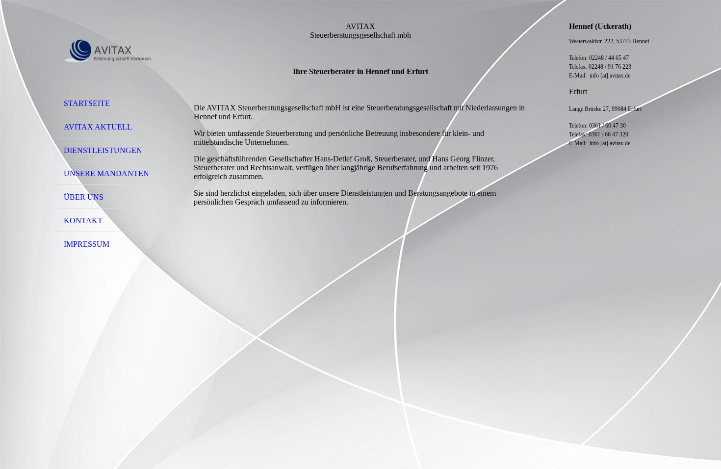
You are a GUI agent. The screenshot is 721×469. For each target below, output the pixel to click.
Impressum (86, 244)
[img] (108, 50)
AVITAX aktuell (98, 127)
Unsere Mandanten (106, 173)
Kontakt (83, 220)
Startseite (87, 103)
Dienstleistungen (103, 150)
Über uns (83, 197)
